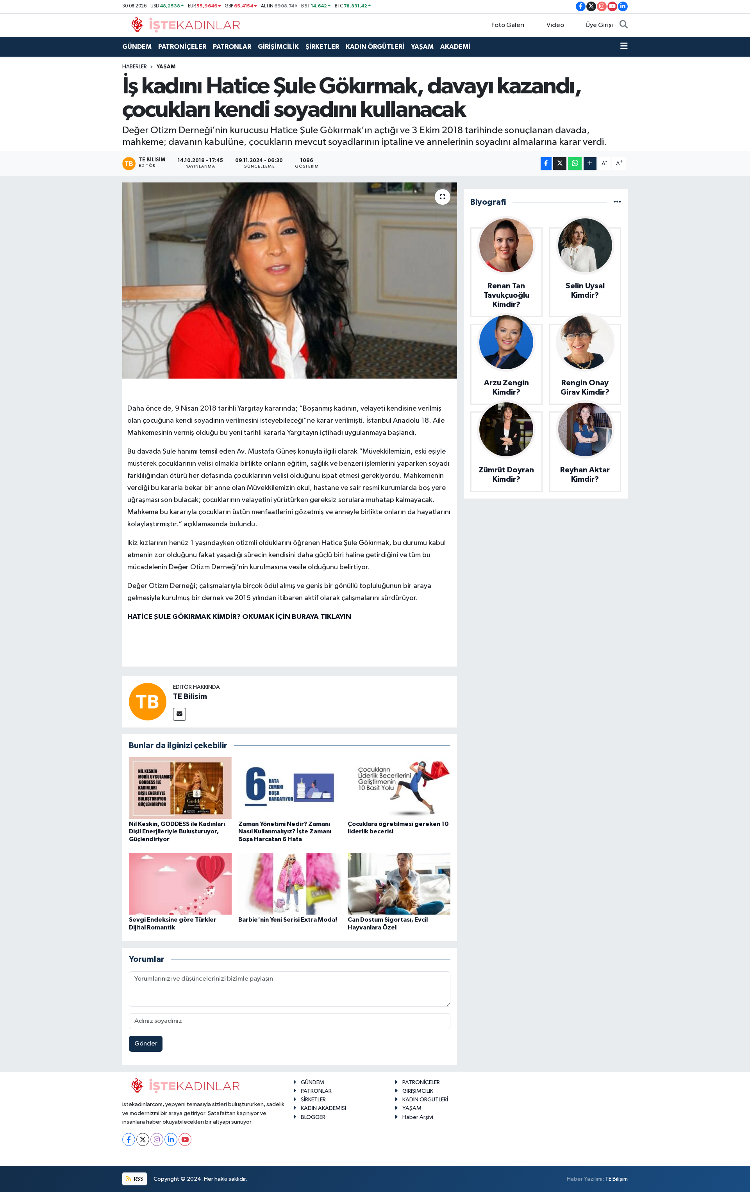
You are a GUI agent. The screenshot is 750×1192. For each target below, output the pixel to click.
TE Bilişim (616, 1179)
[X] (142, 1139)
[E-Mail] (179, 714)
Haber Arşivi (417, 1117)
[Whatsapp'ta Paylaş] (575, 163)
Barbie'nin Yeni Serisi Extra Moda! (287, 920)
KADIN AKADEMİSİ (323, 1108)
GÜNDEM (137, 46)
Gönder (145, 1043)
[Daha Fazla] (590, 163)
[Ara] (624, 25)
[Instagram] (156, 1139)
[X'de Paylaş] (559, 163)
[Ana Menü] (624, 47)
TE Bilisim (190, 697)
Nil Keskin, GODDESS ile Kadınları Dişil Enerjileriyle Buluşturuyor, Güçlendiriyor (177, 831)
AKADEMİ (455, 46)
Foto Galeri (507, 25)
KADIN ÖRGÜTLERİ (375, 46)
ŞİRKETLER (322, 46)
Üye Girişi (599, 25)
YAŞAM (422, 46)
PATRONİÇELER (182, 46)
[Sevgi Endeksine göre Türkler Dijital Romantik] (180, 883)
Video (555, 25)
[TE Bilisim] (147, 701)
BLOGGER (313, 1117)
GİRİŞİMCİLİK (278, 46)
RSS (138, 1179)
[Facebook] (128, 1139)
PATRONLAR (232, 46)
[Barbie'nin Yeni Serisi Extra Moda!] (289, 883)
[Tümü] (617, 202)
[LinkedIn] (170, 1139)
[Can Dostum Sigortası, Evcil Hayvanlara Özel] (399, 883)
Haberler (134, 67)
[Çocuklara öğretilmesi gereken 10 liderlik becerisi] (399, 788)
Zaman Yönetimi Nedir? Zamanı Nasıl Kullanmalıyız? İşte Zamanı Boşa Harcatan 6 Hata (284, 831)
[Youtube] (185, 1139)
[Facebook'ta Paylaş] (546, 163)
